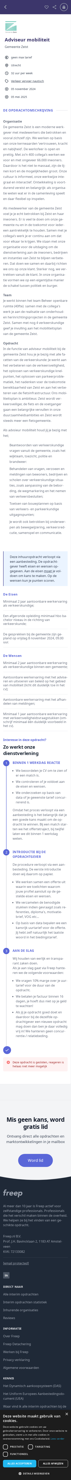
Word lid (35, 1160)
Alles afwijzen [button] (53, 1463)
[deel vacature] (54, 7)
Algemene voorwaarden (21, 1368)
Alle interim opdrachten (20, 1294)
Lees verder (57, 1438)
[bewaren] (46, 7)
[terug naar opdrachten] (22, 7)
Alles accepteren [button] (19, 1463)
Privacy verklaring (16, 1360)
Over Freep (11, 1336)
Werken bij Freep (15, 1352)
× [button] (66, 1414)
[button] (35, 1473)
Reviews (9, 1318)
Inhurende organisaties (20, 1310)
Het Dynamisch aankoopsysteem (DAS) (32, 1386)
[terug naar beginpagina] (35, 1193)
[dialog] (35, 1445)
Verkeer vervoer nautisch (27, 81)
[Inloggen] (64, 7)
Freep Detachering (17, 1344)
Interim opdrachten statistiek (25, 1302)
